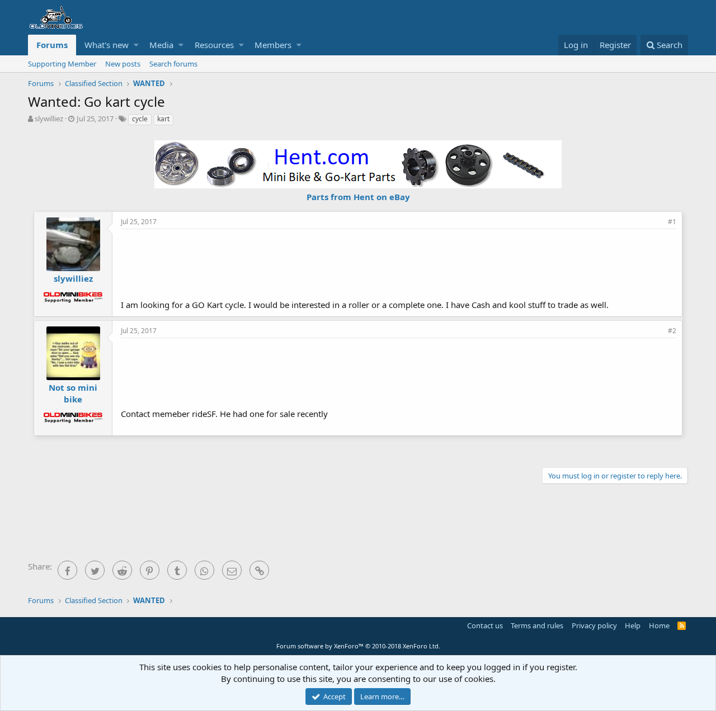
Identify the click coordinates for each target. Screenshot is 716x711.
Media (161, 44)
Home (659, 625)
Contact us (485, 625)
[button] (136, 45)
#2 (672, 330)
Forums (52, 44)
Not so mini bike (73, 393)
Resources (214, 44)
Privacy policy (594, 625)
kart (163, 119)
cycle (140, 119)
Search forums (173, 64)
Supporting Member (62, 64)
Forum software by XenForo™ (358, 646)
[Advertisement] (398, 263)
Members (273, 44)
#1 (672, 221)
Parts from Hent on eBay (358, 196)
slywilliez (49, 118)
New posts (122, 64)
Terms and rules (537, 625)
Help (632, 625)
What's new (106, 44)
